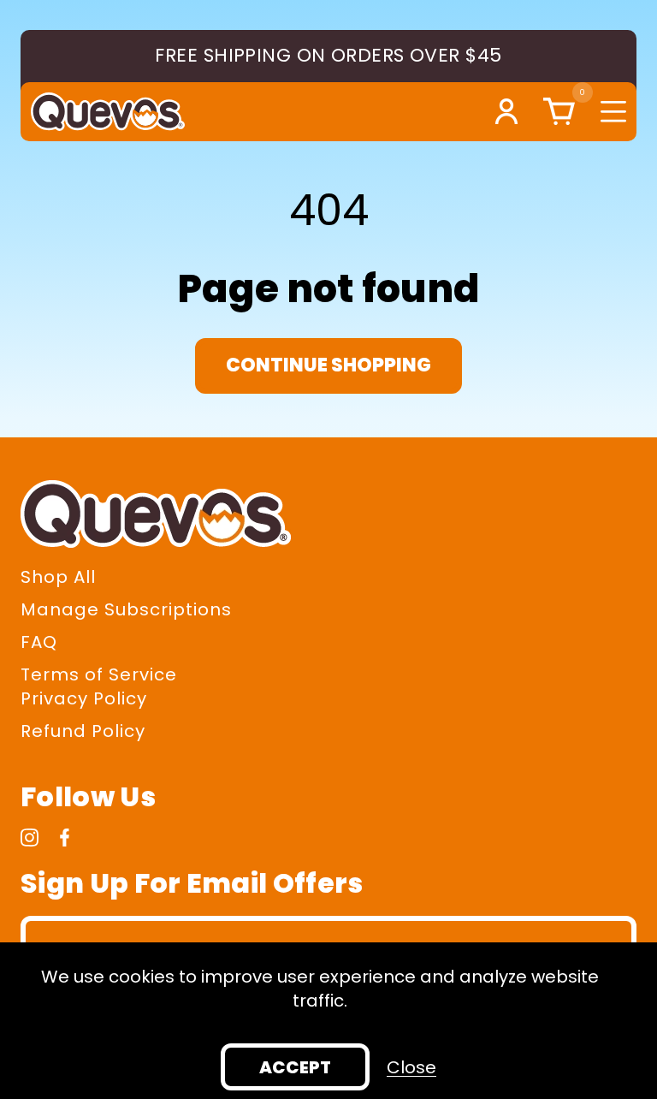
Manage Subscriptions (126, 609)
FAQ (39, 642)
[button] (555, 111)
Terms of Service (99, 674)
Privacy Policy (84, 698)
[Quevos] (108, 111)
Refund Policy (83, 731)
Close (411, 1067)
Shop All (58, 577)
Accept (295, 1067)
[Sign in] (506, 111)
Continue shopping (328, 365)
